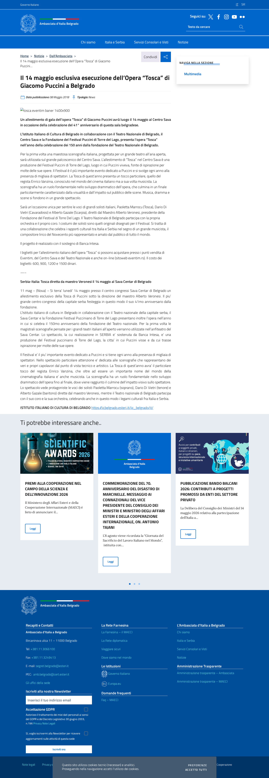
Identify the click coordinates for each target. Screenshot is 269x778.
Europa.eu (114, 683)
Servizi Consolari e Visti (192, 649)
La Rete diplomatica (114, 640)
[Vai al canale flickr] (241, 16)
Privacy (37, 723)
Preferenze (197, 765)
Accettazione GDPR (40, 709)
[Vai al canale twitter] (210, 16)
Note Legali (48, 723)
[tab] (130, 584)
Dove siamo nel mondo (116, 657)
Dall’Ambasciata (60, 55)
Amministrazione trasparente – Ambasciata (205, 673)
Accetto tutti (196, 769)
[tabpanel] (56, 506)
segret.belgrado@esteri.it (52, 665)
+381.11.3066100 (43, 649)
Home (24, 55)
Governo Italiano (29, 5)
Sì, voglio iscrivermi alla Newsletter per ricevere (53, 733)
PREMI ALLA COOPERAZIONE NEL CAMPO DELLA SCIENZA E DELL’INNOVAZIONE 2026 (53, 488)
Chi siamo (183, 632)
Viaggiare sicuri (111, 649)
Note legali (28, 764)
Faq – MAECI (109, 699)
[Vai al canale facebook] (218, 16)
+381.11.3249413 (44, 657)
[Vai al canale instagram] (225, 16)
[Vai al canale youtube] (233, 16)
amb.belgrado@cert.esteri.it (51, 674)
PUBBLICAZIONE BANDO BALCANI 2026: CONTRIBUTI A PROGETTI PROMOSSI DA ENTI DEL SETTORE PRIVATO (209, 491)
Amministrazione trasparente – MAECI (202, 681)
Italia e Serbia (186, 640)
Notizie (39, 55)
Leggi (35, 528)
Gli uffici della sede (38, 682)
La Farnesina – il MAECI (117, 632)
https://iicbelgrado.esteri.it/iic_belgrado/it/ (122, 407)
